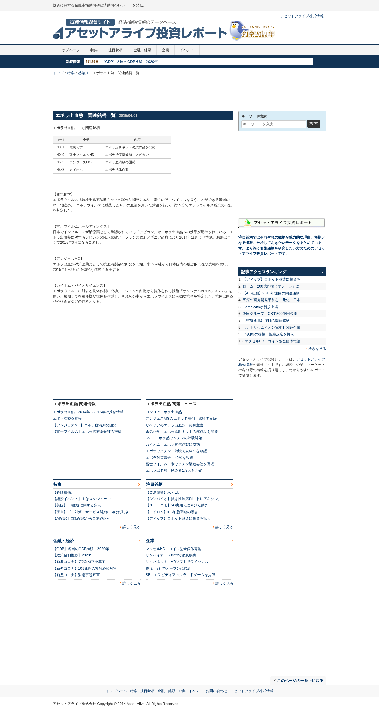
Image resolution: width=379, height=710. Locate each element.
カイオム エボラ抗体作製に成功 (173, 444)
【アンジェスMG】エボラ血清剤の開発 (85, 425)
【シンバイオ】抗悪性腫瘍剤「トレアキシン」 (183, 499)
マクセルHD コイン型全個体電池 (173, 549)
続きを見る (317, 348)
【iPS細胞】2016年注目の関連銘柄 (271, 293)
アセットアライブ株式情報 (302, 16)
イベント (187, 50)
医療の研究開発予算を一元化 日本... (273, 300)
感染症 (83, 73)
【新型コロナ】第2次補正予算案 (79, 562)
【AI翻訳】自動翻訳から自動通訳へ (81, 518)
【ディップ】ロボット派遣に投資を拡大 (178, 518)
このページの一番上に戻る (300, 680)
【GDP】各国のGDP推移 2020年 (130, 62)
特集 (94, 50)
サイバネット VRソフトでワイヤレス (177, 562)
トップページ (69, 50)
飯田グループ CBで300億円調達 (270, 313)
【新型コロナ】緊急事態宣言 (76, 575)
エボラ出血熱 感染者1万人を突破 (174, 470)
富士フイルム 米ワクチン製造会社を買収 (180, 464)
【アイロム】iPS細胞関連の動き (172, 512)
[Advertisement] (189, 92)
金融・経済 (142, 50)
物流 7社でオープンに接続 (168, 568)
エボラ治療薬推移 (67, 418)
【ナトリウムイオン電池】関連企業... (273, 327)
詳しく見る (131, 527)
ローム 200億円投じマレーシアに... (272, 286)
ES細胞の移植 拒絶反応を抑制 (268, 334)
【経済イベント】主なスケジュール (82, 499)
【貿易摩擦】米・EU (162, 492)
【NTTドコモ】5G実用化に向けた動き (177, 505)
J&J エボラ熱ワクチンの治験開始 (174, 438)
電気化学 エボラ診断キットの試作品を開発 (182, 431)
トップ (58, 73)
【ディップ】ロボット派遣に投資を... (273, 279)
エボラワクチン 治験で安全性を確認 (176, 451)
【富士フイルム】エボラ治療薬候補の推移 (87, 431)
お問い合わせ (216, 691)
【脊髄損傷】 (64, 492)
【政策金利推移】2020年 (73, 555)
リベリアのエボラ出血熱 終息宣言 (174, 425)
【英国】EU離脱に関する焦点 (77, 505)
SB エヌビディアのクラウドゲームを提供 (180, 575)
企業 (165, 50)
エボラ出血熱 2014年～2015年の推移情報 (88, 412)
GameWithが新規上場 (260, 307)
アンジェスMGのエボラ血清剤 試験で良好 (181, 418)
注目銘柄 (115, 50)
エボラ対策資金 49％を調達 (169, 457)
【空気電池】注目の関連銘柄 (266, 320)
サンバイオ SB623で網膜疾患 (171, 555)
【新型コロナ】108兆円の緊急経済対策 (85, 568)
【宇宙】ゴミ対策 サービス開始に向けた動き (91, 512)
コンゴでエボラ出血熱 (164, 412)
